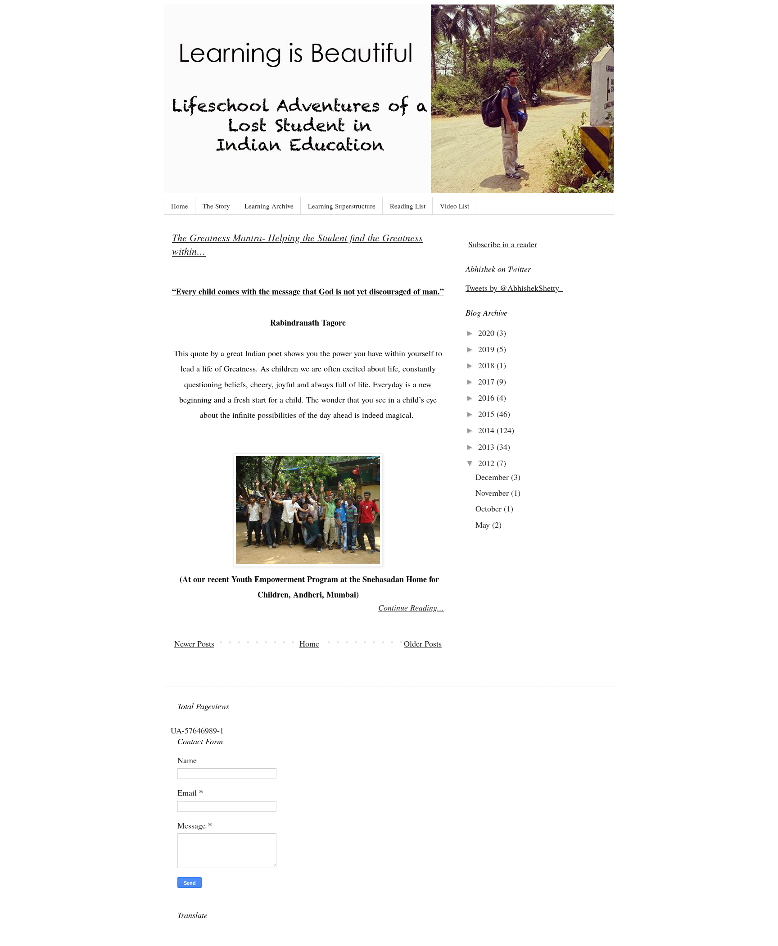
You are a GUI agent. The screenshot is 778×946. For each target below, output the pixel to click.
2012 (487, 462)
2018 (487, 365)
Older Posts (423, 643)
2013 (487, 446)
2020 (487, 332)
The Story (216, 205)
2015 (487, 413)
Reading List (407, 205)
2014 (487, 430)
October (489, 508)
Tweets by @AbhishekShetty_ (514, 287)
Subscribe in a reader (502, 244)
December (493, 476)
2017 (487, 381)
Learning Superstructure (341, 205)
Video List (454, 205)
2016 (487, 397)
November (493, 492)
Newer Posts (194, 643)
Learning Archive (269, 205)
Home (179, 205)
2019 (487, 349)
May (483, 524)
